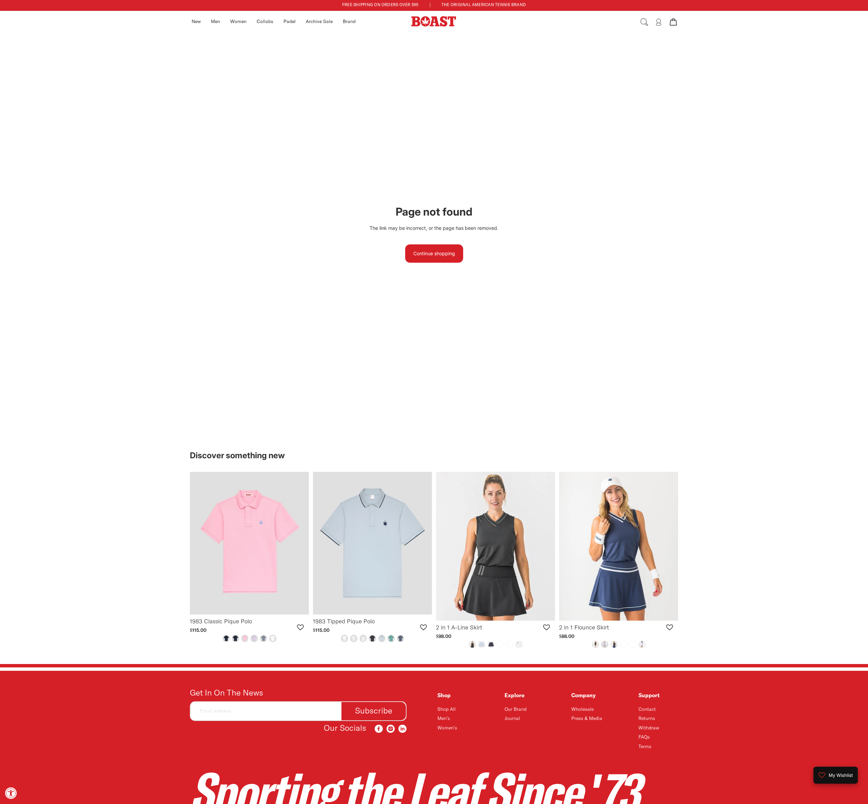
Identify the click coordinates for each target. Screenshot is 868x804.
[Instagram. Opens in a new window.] (391, 729)
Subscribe (373, 711)
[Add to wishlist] (300, 627)
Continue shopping (434, 253)
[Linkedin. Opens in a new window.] (402, 729)
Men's (443, 719)
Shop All (446, 709)
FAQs (644, 737)
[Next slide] (299, 543)
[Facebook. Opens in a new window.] (379, 729)
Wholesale (582, 709)
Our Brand (516, 709)
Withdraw (648, 728)
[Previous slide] (200, 543)
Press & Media (586, 719)
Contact (647, 709)
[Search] (644, 22)
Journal (512, 719)
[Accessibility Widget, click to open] (11, 793)
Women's (447, 728)
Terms (644, 746)
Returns (646, 719)
